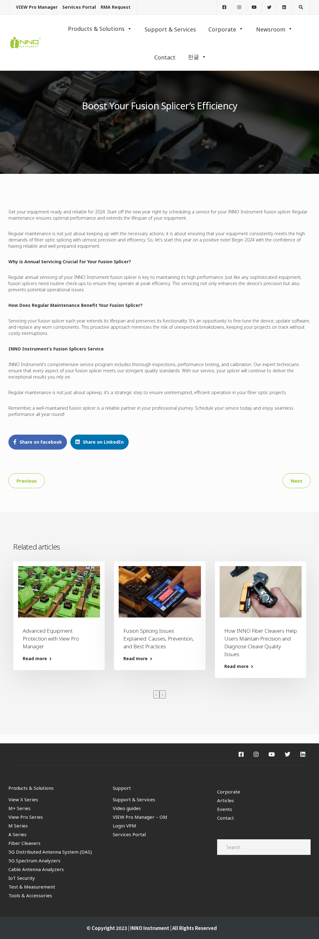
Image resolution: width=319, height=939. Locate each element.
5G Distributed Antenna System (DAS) (50, 852)
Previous (27, 481)
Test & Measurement (31, 887)
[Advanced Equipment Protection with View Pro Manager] (59, 591)
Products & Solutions (96, 28)
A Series (17, 834)
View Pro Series (25, 817)
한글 (193, 56)
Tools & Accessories (30, 895)
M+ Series (19, 808)
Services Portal (79, 7)
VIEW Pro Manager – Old (140, 817)
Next (296, 481)
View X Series (23, 799)
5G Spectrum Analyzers (34, 860)
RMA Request (116, 7)
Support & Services (134, 799)
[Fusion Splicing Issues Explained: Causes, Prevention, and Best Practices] (160, 591)
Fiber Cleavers (24, 843)
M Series (18, 825)
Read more (35, 658)
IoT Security (21, 878)
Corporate (228, 792)
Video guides (127, 808)
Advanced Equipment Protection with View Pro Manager (51, 638)
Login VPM (124, 825)
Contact (225, 818)
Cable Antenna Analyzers (36, 869)
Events (224, 809)
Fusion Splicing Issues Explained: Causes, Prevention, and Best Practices (158, 638)
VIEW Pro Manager (37, 7)
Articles (225, 800)
